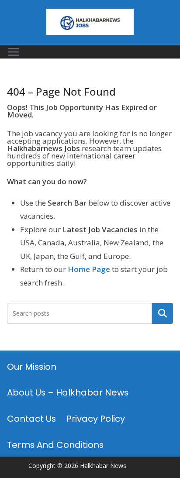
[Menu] (13, 51)
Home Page (89, 269)
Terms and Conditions (55, 445)
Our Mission (31, 367)
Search (162, 313)
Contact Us (31, 419)
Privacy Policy (95, 419)
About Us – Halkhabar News (67, 392)
